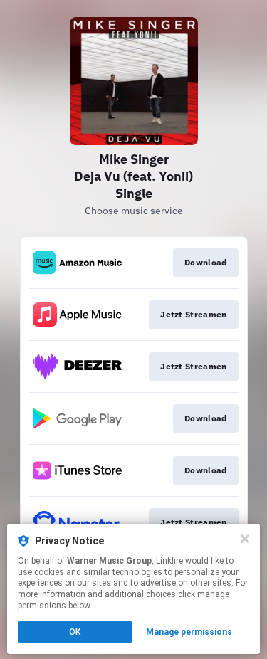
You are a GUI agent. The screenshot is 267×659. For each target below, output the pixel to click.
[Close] (245, 538)
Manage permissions (189, 632)
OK (74, 632)
